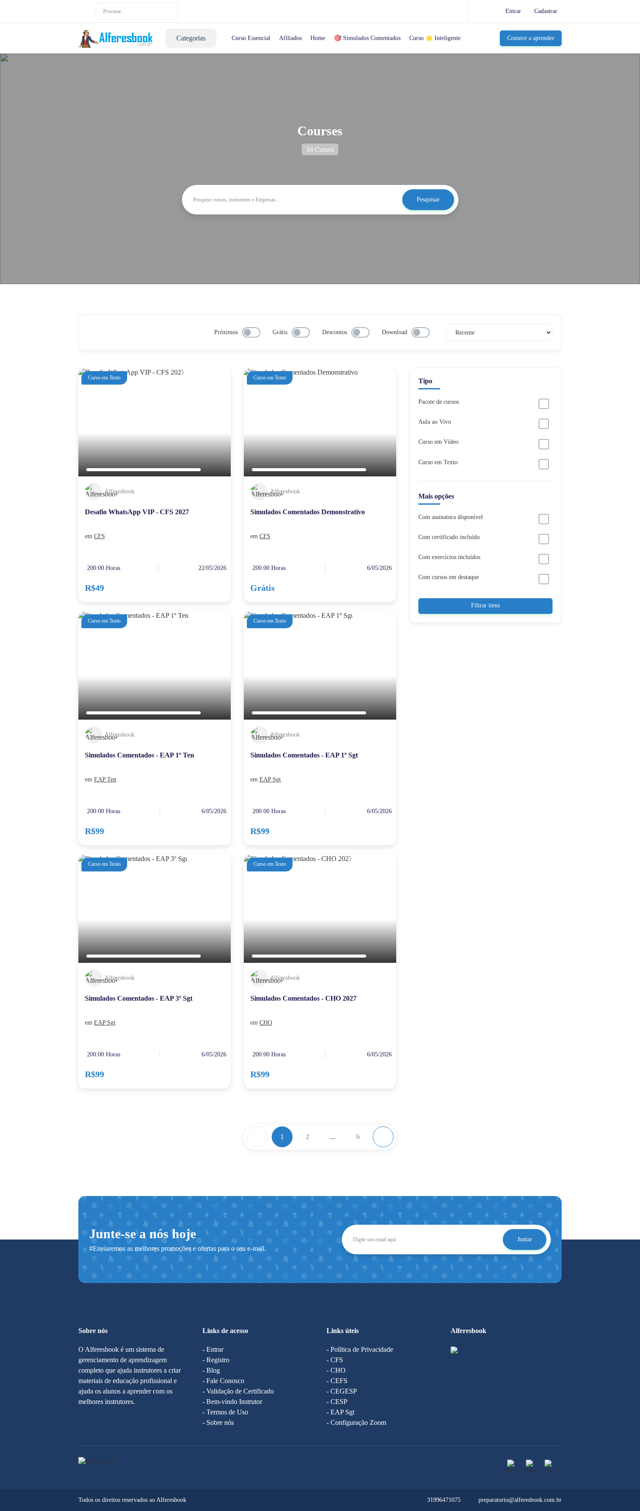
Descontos (334, 332)
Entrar (513, 11)
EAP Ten (105, 779)
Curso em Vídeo (438, 442)
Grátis (280, 332)
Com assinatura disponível (450, 517)
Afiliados (290, 38)
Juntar (524, 1239)
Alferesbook (119, 491)
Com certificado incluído (449, 537)
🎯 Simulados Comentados (367, 38)
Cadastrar (545, 11)
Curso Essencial (251, 38)
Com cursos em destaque (448, 577)
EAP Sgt (270, 779)
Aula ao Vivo (434, 422)
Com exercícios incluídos (449, 557)
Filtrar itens (485, 605)
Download (394, 332)
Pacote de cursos (438, 402)
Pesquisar (428, 199)
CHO (265, 1022)
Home (317, 38)
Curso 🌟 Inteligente (435, 38)
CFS (99, 536)
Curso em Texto (438, 462)
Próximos (226, 332)
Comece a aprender (530, 38)
